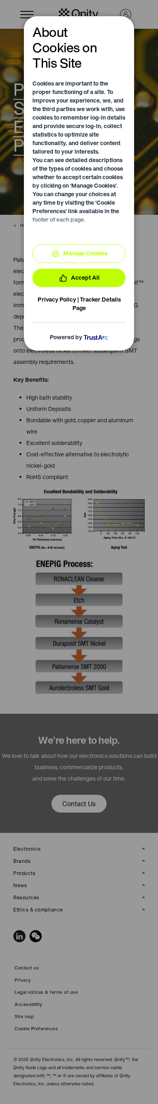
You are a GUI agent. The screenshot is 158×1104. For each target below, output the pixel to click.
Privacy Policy (57, 299)
